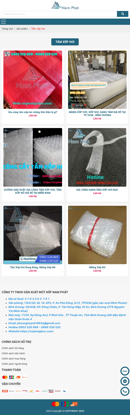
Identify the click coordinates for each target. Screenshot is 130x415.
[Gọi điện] (125, 391)
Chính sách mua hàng (14, 358)
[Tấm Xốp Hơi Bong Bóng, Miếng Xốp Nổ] (32, 207)
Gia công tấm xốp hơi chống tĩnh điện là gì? (32, 112)
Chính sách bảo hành (13, 353)
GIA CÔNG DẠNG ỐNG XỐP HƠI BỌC (97, 189)
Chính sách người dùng (14, 363)
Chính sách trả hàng (13, 348)
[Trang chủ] (65, 5)
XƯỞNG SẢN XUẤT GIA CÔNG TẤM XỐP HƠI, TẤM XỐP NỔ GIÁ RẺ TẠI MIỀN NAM (32, 191)
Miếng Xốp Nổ (97, 267)
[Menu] (3, 22)
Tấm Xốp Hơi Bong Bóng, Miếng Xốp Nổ (32, 267)
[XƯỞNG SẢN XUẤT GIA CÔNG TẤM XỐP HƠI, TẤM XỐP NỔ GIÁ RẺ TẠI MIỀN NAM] (32, 129)
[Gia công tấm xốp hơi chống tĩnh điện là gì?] (32, 52)
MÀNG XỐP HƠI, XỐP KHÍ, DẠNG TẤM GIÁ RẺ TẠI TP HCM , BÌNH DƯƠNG (97, 114)
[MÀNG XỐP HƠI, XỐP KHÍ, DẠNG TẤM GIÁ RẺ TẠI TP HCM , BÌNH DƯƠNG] (97, 52)
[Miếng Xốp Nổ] (97, 207)
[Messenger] (125, 381)
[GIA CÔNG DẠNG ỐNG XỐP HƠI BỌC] (97, 129)
